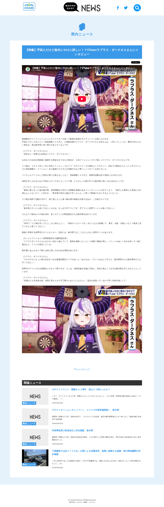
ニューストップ (83, 369)
